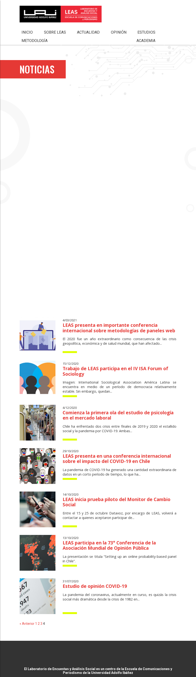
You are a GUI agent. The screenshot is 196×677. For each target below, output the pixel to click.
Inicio (27, 32)
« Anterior (27, 624)
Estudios (146, 32)
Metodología (35, 40)
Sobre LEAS (55, 32)
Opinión (118, 32)
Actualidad (88, 32)
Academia (145, 40)
